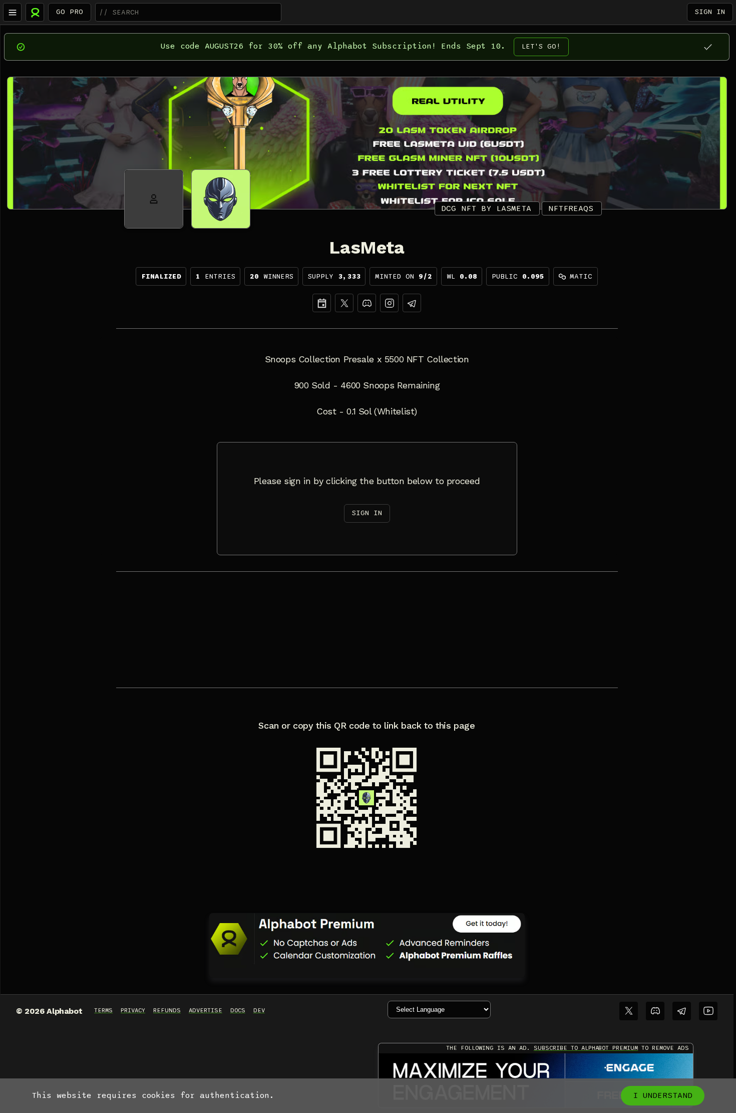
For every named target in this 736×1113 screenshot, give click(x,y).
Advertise (205, 1010)
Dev (259, 1010)
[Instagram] (389, 303)
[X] (344, 303)
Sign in (710, 12)
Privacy (133, 1010)
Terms (103, 1010)
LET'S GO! (541, 46)
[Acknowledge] (707, 47)
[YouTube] (708, 1011)
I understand (662, 1095)
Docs (237, 1010)
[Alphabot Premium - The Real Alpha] (367, 938)
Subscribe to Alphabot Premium (586, 1047)
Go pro (69, 12)
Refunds (167, 1010)
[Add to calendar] (321, 303)
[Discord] (366, 303)
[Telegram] (681, 1011)
